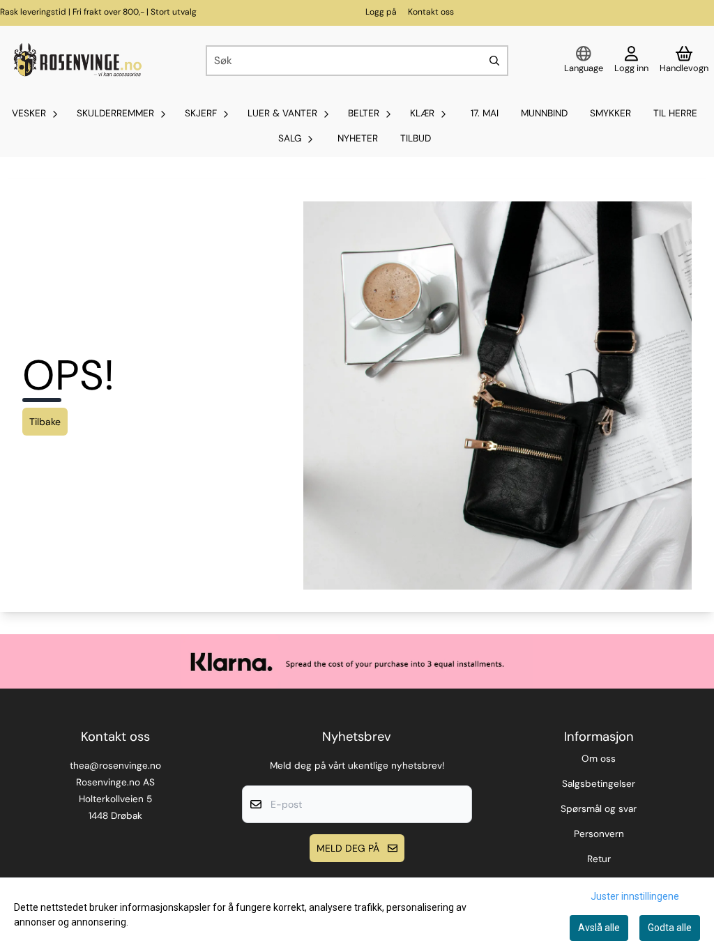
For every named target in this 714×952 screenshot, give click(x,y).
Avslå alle (599, 927)
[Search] (494, 60)
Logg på (381, 11)
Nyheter (357, 138)
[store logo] (76, 61)
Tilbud (415, 138)
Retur (599, 859)
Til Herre (675, 113)
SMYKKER (610, 113)
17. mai (485, 113)
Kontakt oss (431, 11)
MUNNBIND (544, 113)
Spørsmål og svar (599, 809)
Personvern (599, 834)
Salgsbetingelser (598, 784)
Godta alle (670, 927)
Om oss (599, 759)
